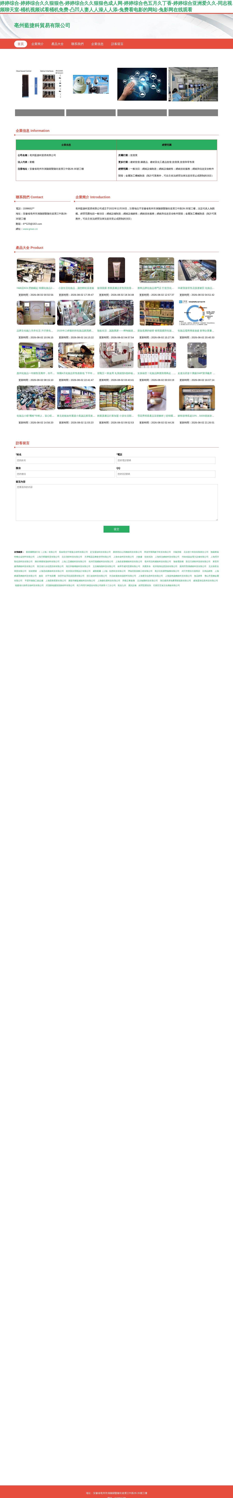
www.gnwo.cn (30, 229)
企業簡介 (37, 44)
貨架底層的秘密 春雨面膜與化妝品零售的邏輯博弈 (164, 330)
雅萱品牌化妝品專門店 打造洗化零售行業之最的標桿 (165, 288)
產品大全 (57, 44)
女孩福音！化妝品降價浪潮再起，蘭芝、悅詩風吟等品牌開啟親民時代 (174, 373)
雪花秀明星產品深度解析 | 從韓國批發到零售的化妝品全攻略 (169, 415)
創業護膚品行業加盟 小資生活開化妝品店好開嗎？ (123, 415)
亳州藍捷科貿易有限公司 (42, 25)
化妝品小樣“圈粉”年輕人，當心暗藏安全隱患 (40, 415)
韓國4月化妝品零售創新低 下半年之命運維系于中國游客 (86, 373)
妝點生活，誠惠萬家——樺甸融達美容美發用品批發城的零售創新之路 (134, 330)
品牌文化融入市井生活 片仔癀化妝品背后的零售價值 (44, 330)
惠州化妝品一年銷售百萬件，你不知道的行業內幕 (43, 373)
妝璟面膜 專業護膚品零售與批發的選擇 (118, 288)
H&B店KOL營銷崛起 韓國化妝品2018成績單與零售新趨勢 (47, 288)
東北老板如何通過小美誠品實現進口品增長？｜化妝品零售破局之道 (93, 415)
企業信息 (97, 44)
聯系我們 (77, 44)
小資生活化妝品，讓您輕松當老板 (76, 288)
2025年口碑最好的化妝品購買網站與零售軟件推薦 (83, 330)
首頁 (21, 44)
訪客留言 (117, 44)
